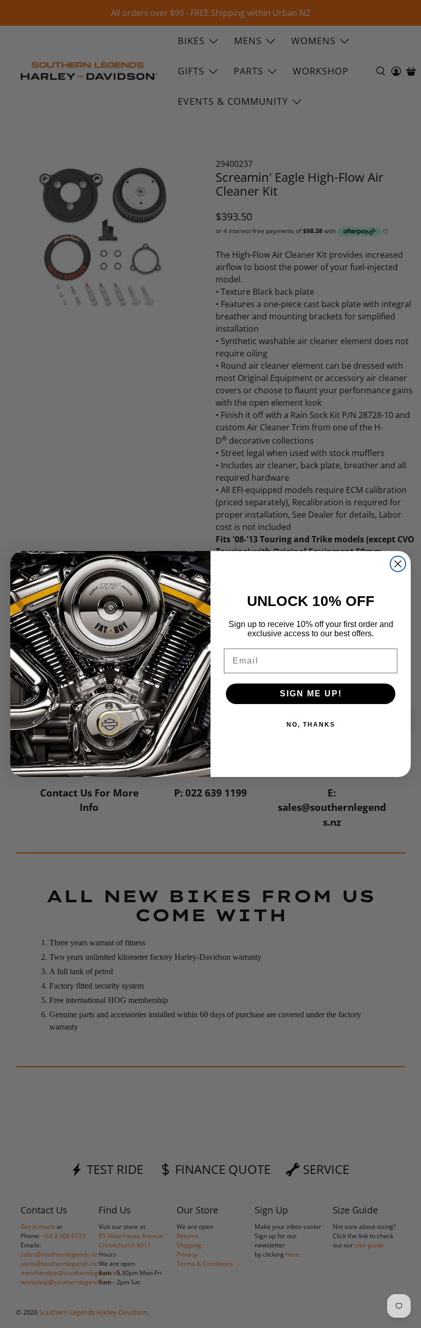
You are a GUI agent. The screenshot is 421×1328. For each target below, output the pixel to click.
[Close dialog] (398, 564)
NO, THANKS (310, 724)
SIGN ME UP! (311, 693)
